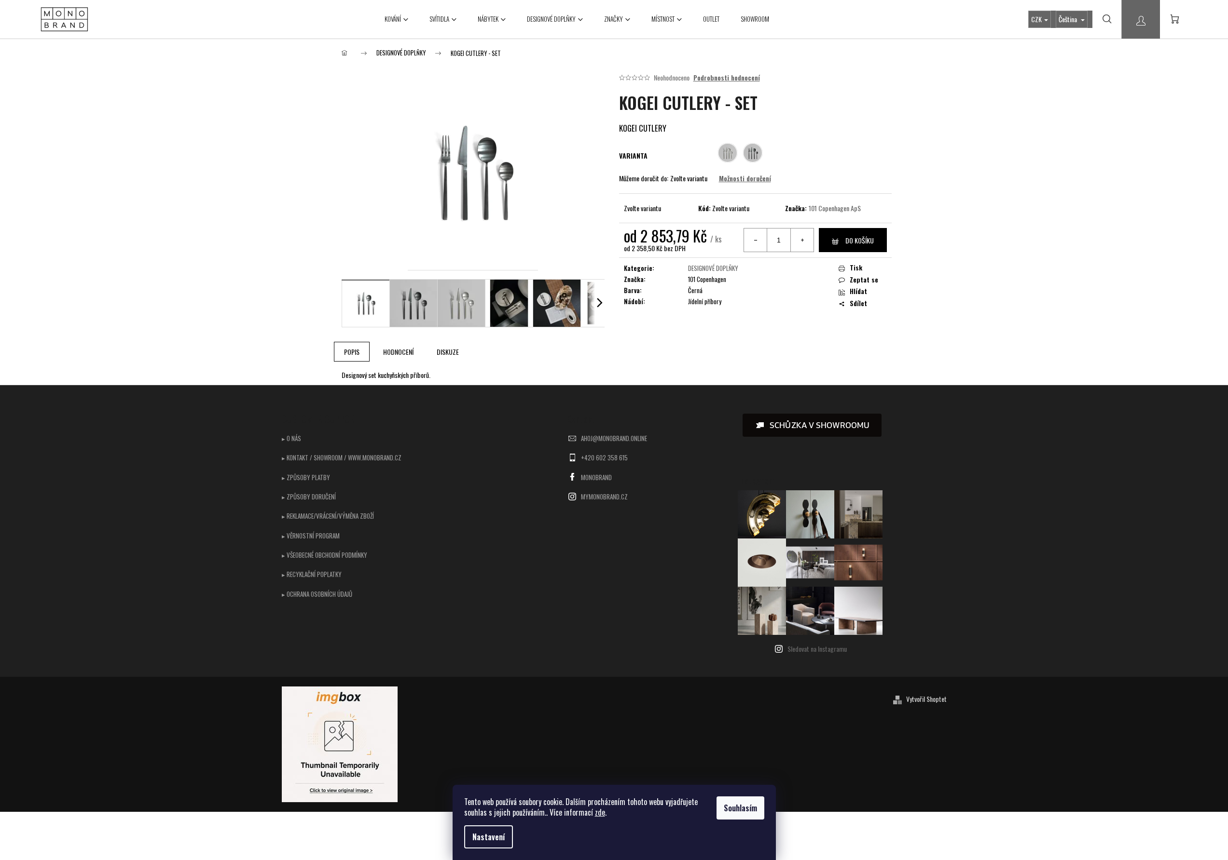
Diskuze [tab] (448, 352)
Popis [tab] (351, 352)
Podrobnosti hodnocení (726, 77)
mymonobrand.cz (604, 496)
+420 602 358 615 (604, 457)
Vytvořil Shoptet (926, 698)
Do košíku (859, 240)
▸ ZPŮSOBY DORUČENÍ (309, 496)
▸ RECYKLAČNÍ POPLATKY (312, 574)
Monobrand (596, 477)
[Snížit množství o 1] (755, 240)
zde (600, 812)
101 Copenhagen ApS (835, 208)
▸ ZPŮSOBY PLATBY (306, 477)
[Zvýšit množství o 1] (802, 240)
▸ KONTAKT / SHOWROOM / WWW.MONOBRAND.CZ (341, 457)
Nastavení (488, 837)
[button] (812, 425)
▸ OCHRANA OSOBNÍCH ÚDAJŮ (317, 594)
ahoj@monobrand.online (614, 438)
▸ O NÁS (291, 438)
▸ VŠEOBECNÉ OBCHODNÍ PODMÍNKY (324, 555)
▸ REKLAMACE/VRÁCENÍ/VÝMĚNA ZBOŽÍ (328, 516)
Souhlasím (740, 808)
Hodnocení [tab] (398, 352)
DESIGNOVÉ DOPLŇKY (713, 268)
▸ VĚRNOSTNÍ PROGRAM (311, 535)
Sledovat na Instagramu (817, 649)
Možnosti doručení (745, 178)
